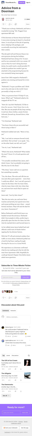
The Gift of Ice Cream (9, 360)
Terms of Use (24, 281)
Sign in (28, 2)
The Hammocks (7, 384)
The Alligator (6, 373)
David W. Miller (10, 18)
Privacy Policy (15, 285)
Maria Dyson (9, 327)
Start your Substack (11, 428)
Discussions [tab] (15, 355)
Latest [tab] (8, 355)
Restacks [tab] (13, 310)
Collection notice (16, 423)
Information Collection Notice (19, 283)
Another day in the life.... (8, 387)
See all (5, 395)
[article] (16, 364)
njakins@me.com (10, 340)
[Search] (29, 355)
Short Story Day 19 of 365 (9, 376)
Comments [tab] (5, 310)
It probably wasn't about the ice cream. (11, 363)
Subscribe (22, 2)
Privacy (21, 421)
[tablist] (9, 310)
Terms (25, 421)
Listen (28, 19)
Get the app (24, 428)
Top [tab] (3, 355)
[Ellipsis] (29, 327)
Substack (7, 432)
